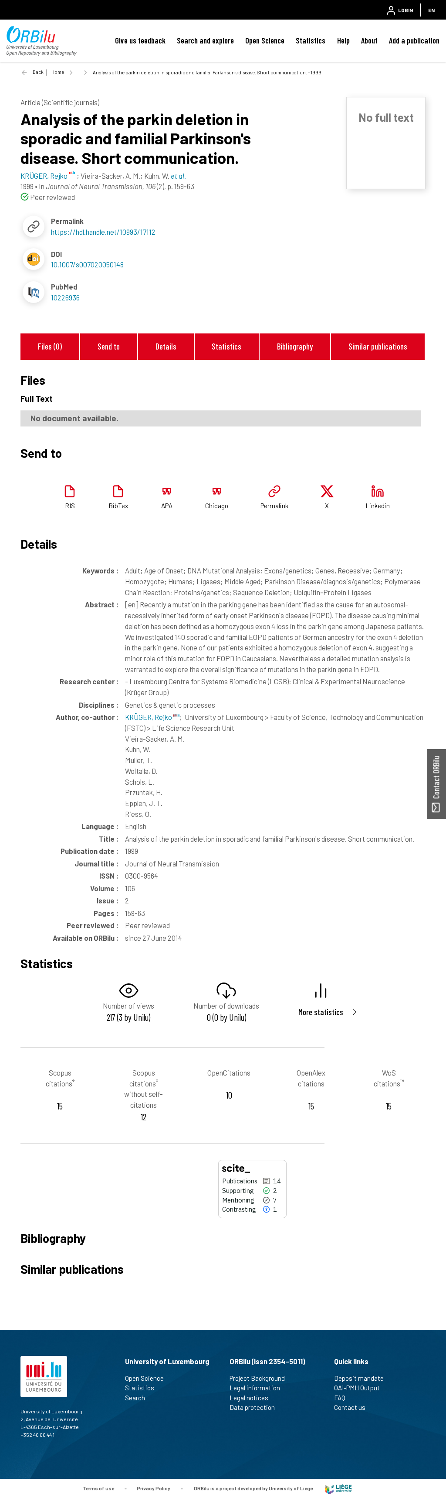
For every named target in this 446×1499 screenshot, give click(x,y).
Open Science (264, 40)
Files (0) (50, 346)
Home (57, 72)
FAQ (339, 1398)
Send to (109, 346)
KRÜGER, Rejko (149, 717)
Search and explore (205, 40)
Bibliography (295, 346)
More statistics (320, 1012)
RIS (70, 506)
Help (343, 40)
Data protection (252, 1407)
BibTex (118, 506)
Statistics (310, 40)
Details (165, 346)
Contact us (349, 1407)
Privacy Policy (153, 1488)
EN (431, 10)
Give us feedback (140, 40)
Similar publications (377, 346)
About (369, 40)
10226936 (65, 297)
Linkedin (377, 506)
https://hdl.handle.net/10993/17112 (103, 231)
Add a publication (414, 40)
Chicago (216, 506)
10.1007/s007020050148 (87, 264)
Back (38, 72)
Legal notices (249, 1398)
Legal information (255, 1388)
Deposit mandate (359, 1378)
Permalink (274, 506)
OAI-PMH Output (357, 1388)
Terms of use (98, 1488)
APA (166, 506)
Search (135, 1398)
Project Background (257, 1378)
